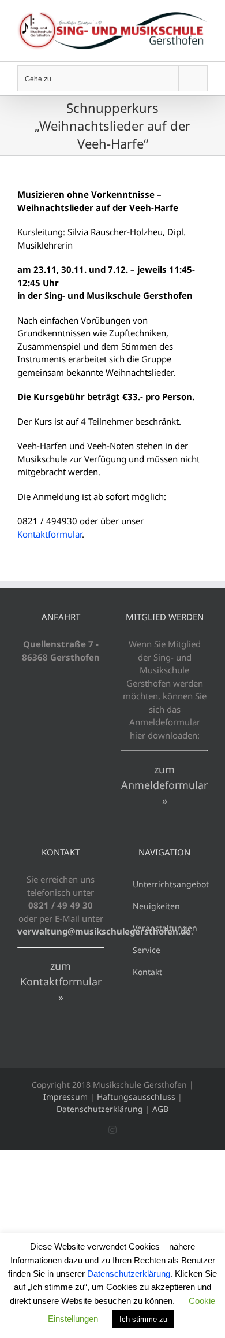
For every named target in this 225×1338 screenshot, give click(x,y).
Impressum (65, 1096)
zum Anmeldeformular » (164, 784)
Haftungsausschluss (136, 1096)
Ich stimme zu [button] (143, 1319)
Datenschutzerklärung (100, 1108)
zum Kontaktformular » (61, 981)
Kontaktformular (49, 534)
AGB (160, 1108)
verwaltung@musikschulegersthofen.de (104, 931)
